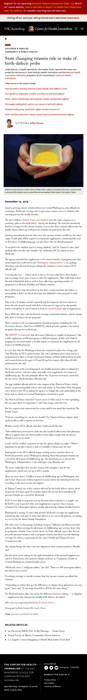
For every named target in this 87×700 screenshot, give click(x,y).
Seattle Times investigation (36, 220)
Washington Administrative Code (53, 263)
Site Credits (49, 683)
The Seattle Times (45, 603)
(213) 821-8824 (16, 690)
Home (6, 39)
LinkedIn (74, 667)
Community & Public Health (21, 51)
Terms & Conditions (52, 686)
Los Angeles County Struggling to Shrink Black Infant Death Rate (39, 640)
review (12, 519)
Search (76, 28)
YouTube (56, 668)
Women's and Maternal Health (25, 614)
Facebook (46, 668)
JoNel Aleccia (36, 123)
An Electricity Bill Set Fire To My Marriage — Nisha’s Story (36, 631)
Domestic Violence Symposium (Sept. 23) (53, 3)
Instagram (64, 667)
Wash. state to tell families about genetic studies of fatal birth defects (37, 99)
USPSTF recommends (19, 335)
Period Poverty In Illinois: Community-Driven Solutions (34, 635)
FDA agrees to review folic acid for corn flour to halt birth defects (34, 94)
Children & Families (17, 48)
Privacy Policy (50, 680)
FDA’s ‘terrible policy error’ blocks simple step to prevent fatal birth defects (39, 114)
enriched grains (55, 309)
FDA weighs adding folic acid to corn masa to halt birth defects (34, 104)
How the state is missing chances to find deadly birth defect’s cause (36, 88)
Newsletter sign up (55, 674)
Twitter (51, 668)
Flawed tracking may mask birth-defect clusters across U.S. (32, 109)
